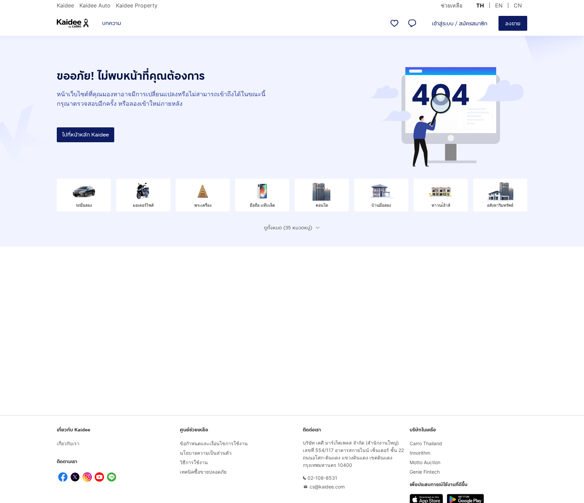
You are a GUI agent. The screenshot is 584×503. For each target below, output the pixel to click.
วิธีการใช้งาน (194, 462)
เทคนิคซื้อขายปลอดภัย (203, 472)
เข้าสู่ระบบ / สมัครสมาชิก (459, 23)
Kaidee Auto (95, 5)
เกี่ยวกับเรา (68, 443)
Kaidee (65, 5)
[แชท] (412, 23)
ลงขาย (512, 23)
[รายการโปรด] (394, 23)
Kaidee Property (136, 5)
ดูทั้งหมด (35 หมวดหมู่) (288, 227)
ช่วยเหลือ (452, 5)
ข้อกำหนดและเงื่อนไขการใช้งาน (214, 443)
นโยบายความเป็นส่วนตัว (206, 453)
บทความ (111, 23)
